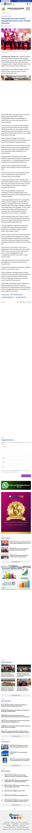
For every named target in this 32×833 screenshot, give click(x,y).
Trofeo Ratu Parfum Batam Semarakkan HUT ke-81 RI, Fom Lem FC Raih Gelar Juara (8, 675)
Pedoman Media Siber (9, 827)
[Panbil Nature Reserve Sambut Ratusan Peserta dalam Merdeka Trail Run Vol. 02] (5, 543)
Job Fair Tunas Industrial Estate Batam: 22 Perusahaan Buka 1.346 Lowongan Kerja (20, 759)
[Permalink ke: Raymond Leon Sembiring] (2, 26)
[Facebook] (12, 818)
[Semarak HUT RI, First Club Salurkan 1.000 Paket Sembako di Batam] (5, 549)
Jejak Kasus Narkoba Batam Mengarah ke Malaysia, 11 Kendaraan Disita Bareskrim (15, 710)
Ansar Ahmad (5, 294)
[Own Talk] (9, 4)
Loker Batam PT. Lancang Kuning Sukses (18, 753)
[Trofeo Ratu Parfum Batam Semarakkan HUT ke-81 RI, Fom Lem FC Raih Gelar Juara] (8, 668)
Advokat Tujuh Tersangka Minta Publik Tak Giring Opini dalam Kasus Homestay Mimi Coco (15, 721)
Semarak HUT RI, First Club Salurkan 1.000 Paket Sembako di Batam (19, 549)
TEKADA (27, 829)
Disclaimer (15, 825)
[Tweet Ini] (21, 302)
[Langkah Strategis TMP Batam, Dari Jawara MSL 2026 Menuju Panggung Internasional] (8, 682)
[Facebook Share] (18, 302)
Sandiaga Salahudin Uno (8, 297)
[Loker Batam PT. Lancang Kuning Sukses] (5, 753)
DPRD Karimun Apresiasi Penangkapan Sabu (16, 795)
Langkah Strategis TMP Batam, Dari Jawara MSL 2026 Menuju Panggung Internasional (7, 689)
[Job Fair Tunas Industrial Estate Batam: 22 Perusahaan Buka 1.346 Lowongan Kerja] (5, 760)
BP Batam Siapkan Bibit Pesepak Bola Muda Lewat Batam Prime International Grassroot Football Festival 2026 (24, 675)
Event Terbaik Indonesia (16, 294)
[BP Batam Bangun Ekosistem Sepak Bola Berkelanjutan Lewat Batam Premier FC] (24, 682)
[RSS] (20, 818)
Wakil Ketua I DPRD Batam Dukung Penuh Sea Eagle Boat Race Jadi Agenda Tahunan (19, 746)
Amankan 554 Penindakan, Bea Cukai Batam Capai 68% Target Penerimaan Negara (15, 726)
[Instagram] (17, 818)
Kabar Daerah (8, 16)
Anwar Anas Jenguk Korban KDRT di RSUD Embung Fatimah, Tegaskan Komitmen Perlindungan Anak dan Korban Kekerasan (15, 732)
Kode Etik (6, 822)
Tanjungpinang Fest (21, 297)
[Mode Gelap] (27, 4)
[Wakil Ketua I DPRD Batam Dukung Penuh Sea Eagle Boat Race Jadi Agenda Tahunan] (5, 746)
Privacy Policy (14, 823)
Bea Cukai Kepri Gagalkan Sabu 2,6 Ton (14, 791)
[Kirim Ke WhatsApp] (30, 302)
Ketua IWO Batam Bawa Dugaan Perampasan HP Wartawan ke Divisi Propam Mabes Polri (14, 705)
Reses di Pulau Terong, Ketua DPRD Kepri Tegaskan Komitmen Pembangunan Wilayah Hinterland (16, 775)
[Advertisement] (16, 96)
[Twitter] (15, 818)
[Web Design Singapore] (16, 513)
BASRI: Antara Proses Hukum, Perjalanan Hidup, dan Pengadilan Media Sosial (16, 786)
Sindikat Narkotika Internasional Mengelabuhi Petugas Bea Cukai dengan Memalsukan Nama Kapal (16, 781)
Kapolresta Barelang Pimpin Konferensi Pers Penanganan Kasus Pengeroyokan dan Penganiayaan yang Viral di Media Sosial (15, 716)
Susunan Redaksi (24, 823)
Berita (2, 16)
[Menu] (2, 4)
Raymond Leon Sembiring (9, 25)
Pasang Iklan (6, 823)
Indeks (12, 822)
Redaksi (9, 825)
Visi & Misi (18, 822)
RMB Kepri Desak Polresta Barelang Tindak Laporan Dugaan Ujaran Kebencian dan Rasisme (19, 556)
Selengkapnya (15, 561)
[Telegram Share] (27, 302)
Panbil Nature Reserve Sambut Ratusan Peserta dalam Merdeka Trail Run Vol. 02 (20, 542)
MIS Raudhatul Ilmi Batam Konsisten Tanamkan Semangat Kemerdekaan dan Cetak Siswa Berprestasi (16, 800)
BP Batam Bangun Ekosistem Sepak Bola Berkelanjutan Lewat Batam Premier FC (22, 689)
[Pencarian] (30, 4)
